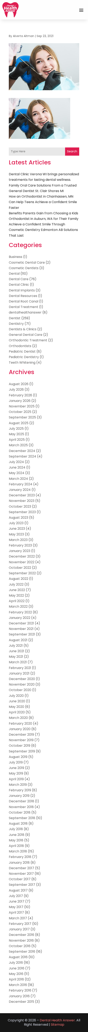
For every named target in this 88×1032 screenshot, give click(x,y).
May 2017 (16, 907)
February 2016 (20, 990)
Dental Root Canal (23, 301)
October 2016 (19, 946)
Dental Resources (23, 295)
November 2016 (21, 940)
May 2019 (16, 773)
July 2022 (16, 584)
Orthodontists (20, 346)
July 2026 (16, 389)
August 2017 (18, 890)
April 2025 (17, 439)
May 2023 (16, 534)
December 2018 (21, 801)
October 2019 (19, 745)
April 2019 (16, 779)
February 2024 (20, 484)
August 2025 (18, 423)
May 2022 (16, 595)
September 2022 (22, 573)
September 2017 (22, 884)
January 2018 (19, 862)
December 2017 (21, 868)
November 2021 (21, 628)
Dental (14, 273)
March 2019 (18, 784)
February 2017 (20, 923)
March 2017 (18, 918)
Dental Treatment (23, 307)
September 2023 (22, 512)
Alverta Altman (23, 36)
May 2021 (16, 656)
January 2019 (19, 795)
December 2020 (22, 679)
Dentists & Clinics (22, 329)
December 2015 (21, 1001)
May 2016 (16, 973)
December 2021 (21, 623)
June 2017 (16, 901)
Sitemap (57, 1024)
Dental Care (18, 279)
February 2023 (20, 545)
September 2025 (22, 417)
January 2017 (19, 929)
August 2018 (18, 823)
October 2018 (19, 812)
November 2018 (21, 807)
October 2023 (20, 506)
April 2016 (16, 979)
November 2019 (21, 740)
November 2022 (21, 562)
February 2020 (20, 723)
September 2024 (22, 456)
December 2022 (22, 556)
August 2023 (18, 517)
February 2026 (20, 395)
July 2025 (16, 428)
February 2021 (20, 668)
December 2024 (22, 451)
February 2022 (20, 612)
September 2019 (22, 751)
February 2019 (20, 790)
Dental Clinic (19, 284)
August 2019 (18, 756)
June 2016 (16, 968)
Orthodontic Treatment (28, 340)
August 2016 (18, 957)
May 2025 (16, 434)
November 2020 (22, 684)
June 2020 (17, 701)
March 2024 (18, 478)
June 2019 (16, 768)
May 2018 (16, 840)
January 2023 (19, 551)
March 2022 (18, 606)
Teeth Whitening (22, 362)
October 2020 (20, 690)
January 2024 (20, 489)
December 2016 (21, 934)
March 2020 (18, 717)
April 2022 (17, 601)
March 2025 (18, 445)
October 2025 (20, 411)
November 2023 (21, 500)
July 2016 (16, 962)
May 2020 (16, 706)
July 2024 (16, 462)
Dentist (14, 318)
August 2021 (18, 640)
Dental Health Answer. (58, 1020)
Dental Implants (22, 290)
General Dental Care (25, 334)
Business (15, 256)
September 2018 (22, 818)
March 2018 (18, 851)
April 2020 (17, 712)
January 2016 (19, 996)
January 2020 (19, 729)
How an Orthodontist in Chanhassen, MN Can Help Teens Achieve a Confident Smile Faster (43, 202)
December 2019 (21, 734)
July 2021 (16, 645)
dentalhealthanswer (25, 312)
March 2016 (18, 985)
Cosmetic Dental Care (27, 262)
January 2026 (19, 400)
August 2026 (18, 384)
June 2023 (17, 528)
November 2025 (22, 406)
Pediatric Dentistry (24, 357)
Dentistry (16, 323)
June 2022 (17, 590)
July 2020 (16, 695)
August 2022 (18, 578)
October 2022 (20, 567)
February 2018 (20, 856)
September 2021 (22, 634)
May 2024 (16, 473)
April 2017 (16, 912)
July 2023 (16, 523)
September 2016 (22, 951)
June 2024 (17, 467)
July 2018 (16, 829)
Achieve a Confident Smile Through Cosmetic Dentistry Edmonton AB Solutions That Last (43, 230)
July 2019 (16, 762)
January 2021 (19, 673)
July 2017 (16, 896)
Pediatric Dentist (22, 351)
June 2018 (16, 834)
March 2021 (18, 662)
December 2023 (22, 495)
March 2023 (18, 539)
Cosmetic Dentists (23, 268)
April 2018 (16, 845)
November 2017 (21, 873)
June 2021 (16, 651)
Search (72, 151)
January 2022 (19, 617)
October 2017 (19, 879)
